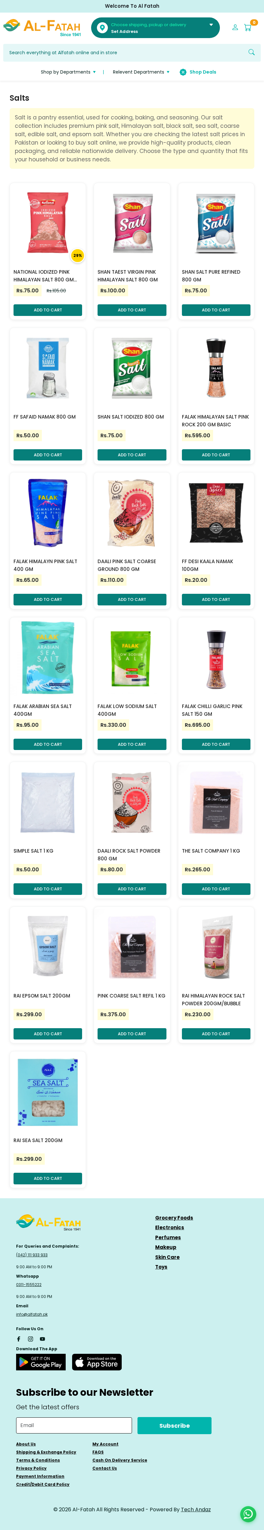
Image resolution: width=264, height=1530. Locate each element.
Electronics (169, 1227)
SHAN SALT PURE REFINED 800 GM (211, 276)
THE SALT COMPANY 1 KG (211, 850)
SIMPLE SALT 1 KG (33, 850)
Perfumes (168, 1237)
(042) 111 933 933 (32, 1255)
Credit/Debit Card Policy (43, 1484)
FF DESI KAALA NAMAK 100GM (207, 565)
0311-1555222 (29, 1284)
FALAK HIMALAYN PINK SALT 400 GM (45, 565)
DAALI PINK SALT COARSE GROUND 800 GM (127, 565)
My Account (105, 1444)
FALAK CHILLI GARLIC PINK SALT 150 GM (212, 710)
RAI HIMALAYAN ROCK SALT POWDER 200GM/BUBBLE (213, 999)
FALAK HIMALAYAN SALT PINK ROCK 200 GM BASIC (215, 420)
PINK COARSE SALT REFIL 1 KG (131, 995)
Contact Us (104, 1468)
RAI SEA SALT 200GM (38, 1140)
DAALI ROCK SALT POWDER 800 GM (129, 854)
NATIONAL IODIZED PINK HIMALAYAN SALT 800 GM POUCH (44, 276)
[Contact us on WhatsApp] (248, 1514)
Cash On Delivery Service (119, 1460)
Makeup (165, 1247)
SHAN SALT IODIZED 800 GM (131, 416)
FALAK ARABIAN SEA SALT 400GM (43, 710)
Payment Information (40, 1476)
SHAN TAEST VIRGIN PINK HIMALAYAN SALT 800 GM (128, 276)
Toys (161, 1266)
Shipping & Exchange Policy (46, 1452)
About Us (26, 1444)
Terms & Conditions (38, 1460)
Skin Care (167, 1257)
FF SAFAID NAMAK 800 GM (45, 416)
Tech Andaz (196, 1509)
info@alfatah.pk (32, 1314)
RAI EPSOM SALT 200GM (42, 995)
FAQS (98, 1452)
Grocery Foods (174, 1217)
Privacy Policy (31, 1468)
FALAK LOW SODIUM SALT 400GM (127, 710)
